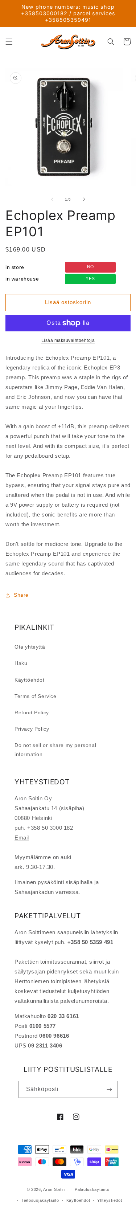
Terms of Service (36, 696)
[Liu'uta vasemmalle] (52, 199)
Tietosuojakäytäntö (40, 1200)
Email (22, 837)
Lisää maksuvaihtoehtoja (68, 340)
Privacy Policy (32, 729)
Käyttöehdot (30, 680)
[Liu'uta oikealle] (84, 199)
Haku (21, 663)
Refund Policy (32, 712)
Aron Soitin (54, 1189)
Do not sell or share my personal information (55, 749)
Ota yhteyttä (30, 647)
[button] (9, 42)
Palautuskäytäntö (92, 1189)
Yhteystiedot (109, 1200)
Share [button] (21, 595)
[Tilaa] (110, 1089)
